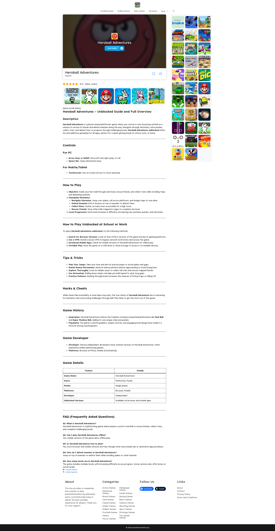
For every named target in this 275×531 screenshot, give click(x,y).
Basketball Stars (191, 105)
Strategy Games (127, 512)
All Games (153, 11)
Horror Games (109, 518)
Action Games (109, 488)
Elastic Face (204, 119)
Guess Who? (191, 53)
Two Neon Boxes (178, 131)
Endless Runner (124, 11)
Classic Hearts (191, 131)
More (163, 11)
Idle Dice (204, 79)
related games (71, 472)
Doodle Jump (204, 105)
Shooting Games (127, 506)
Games (105, 515)
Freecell (178, 53)
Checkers (204, 66)
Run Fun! (204, 53)
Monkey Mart (178, 119)
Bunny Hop (122, 102)
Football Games (107, 11)
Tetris (204, 40)
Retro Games (139, 11)
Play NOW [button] (112, 48)
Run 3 (191, 27)
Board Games (108, 496)
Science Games (126, 503)
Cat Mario (89, 102)
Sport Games (125, 509)
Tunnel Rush (191, 159)
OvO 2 (178, 146)
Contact (181, 491)
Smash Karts (178, 40)
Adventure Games (107, 492)
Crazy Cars (191, 40)
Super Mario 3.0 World (156, 101)
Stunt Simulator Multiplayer (178, 91)
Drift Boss (191, 79)
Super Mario (106, 102)
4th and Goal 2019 (191, 145)
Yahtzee (204, 146)
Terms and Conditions (187, 497)
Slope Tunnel (178, 106)
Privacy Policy (183, 494)
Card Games (108, 499)
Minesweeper (191, 65)
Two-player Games (124, 516)
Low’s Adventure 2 (72, 101)
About (180, 488)
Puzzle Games (125, 493)
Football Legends (191, 92)
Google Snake (178, 26)
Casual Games (71, 470)
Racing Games (126, 496)
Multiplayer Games (124, 489)
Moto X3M (204, 27)
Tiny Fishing (178, 159)
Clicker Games (109, 506)
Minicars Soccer (178, 65)
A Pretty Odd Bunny (139, 101)
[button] (174, 11)
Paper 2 (178, 79)
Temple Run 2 (191, 118)
